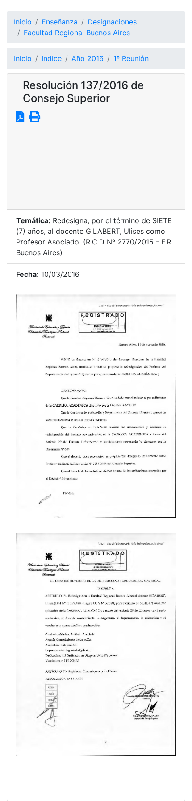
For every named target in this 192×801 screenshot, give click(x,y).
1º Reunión (131, 58)
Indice (52, 58)
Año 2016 (87, 58)
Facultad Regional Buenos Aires (77, 32)
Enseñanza (60, 21)
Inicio (23, 21)
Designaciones (112, 21)
